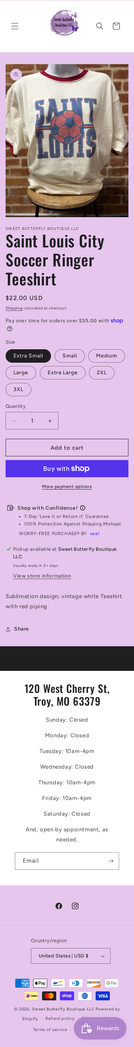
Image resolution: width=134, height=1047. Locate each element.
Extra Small (28, 356)
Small (70, 356)
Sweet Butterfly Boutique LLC (63, 1009)
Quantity (16, 406)
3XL (18, 389)
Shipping (14, 308)
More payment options (67, 486)
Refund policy (59, 1018)
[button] (15, 26)
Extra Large (63, 372)
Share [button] (21, 629)
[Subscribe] (110, 861)
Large (20, 372)
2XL (102, 372)
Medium (106, 356)
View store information (42, 576)
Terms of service (50, 1029)
